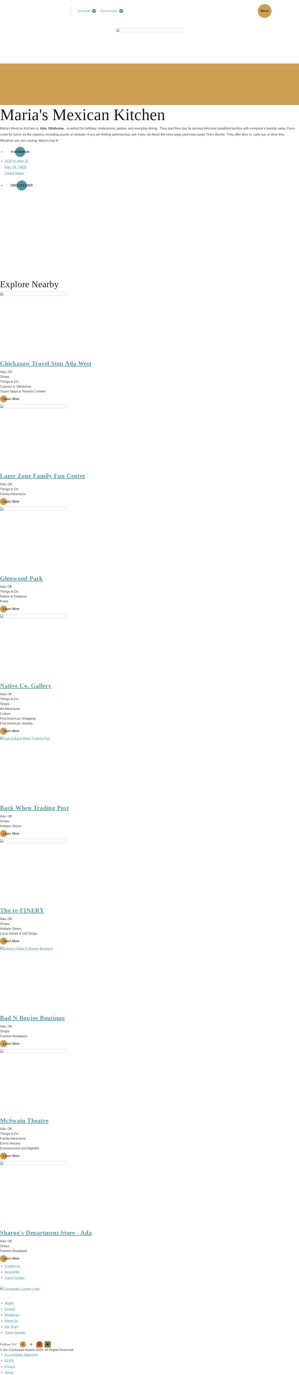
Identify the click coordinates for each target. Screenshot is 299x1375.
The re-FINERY (22, 910)
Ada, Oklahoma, (52, 128)
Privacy (9, 1366)
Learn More (11, 399)
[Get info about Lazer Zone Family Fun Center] (149, 437)
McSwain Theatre (24, 1120)
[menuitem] (85, 11)
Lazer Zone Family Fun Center (42, 475)
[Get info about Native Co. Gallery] (149, 647)
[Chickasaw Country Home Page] (149, 1293)
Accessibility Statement (21, 1354)
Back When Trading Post (34, 807)
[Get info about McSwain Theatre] (149, 1082)
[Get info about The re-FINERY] (149, 872)
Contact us (12, 1266)
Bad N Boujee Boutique (32, 1017)
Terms (8, 1372)
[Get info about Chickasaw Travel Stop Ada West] (149, 325)
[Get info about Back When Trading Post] (149, 769)
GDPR (9, 1360)
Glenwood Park (21, 578)
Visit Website (20, 152)
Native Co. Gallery (25, 685)
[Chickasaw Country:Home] (47, 10)
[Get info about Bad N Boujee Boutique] (149, 979)
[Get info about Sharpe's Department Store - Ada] (149, 1194)
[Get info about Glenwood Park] (149, 540)
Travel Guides (109, 11)
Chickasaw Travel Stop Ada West (46, 363)
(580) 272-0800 (22, 185)
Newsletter (84, 11)
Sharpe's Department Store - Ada (46, 1232)
